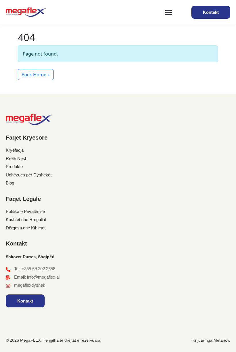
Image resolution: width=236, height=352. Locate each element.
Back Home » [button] (36, 74)
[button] (169, 12)
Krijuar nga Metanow (211, 340)
